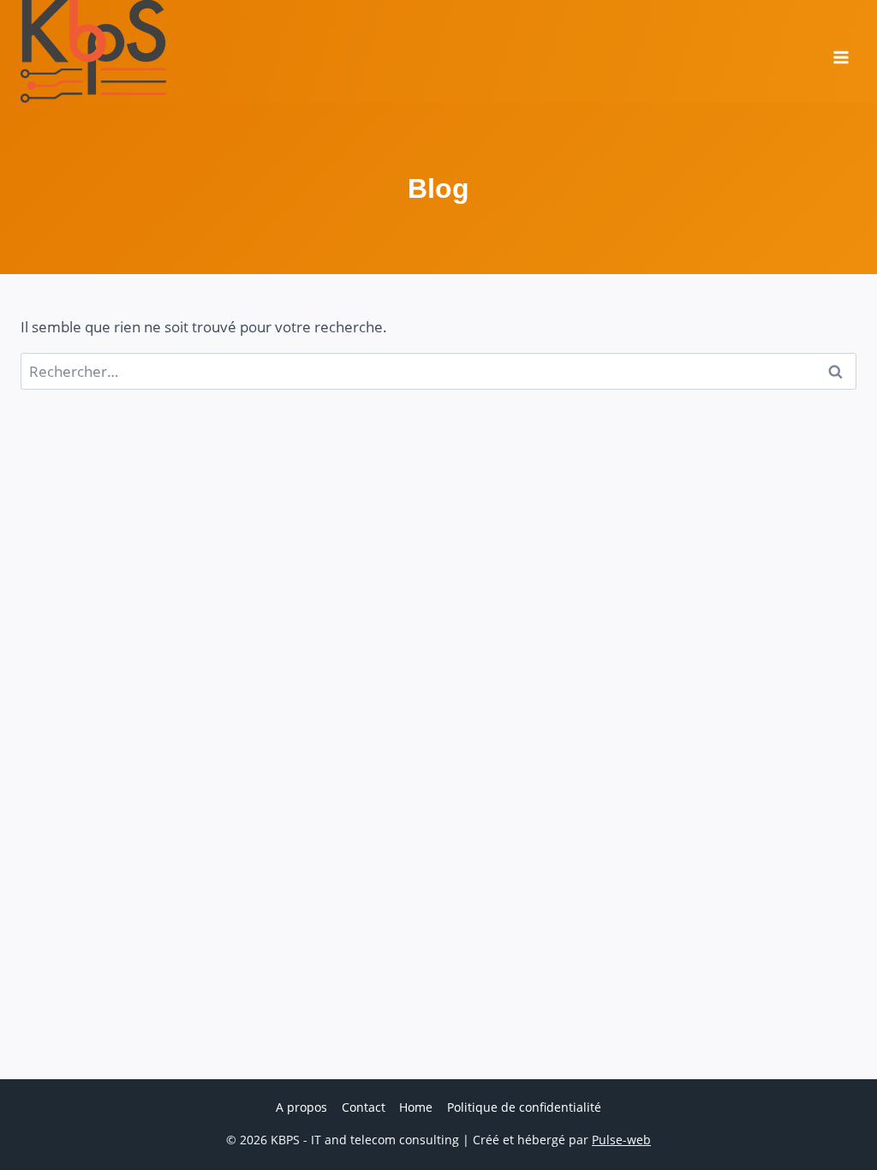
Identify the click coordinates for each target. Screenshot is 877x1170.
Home (416, 1107)
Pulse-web (621, 1139)
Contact (363, 1107)
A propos (301, 1107)
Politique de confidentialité (524, 1107)
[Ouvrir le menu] (840, 51)
